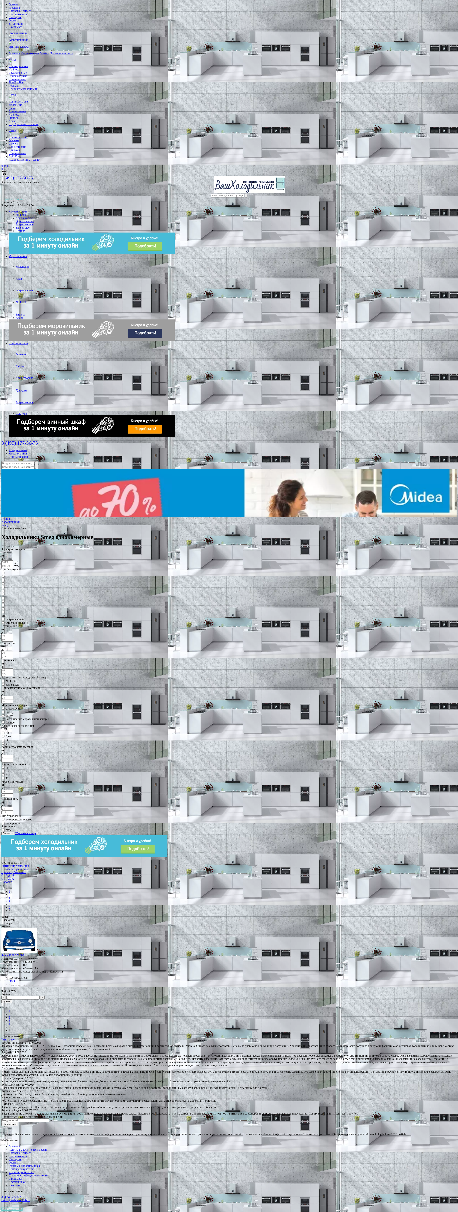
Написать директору (12, 1209)
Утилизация (16, 23)
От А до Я (7, 875)
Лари (12, 108)
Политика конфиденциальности (28, 1175)
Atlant (12, 121)
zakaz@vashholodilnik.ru (15, 1200)
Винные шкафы (19, 46)
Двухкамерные (18, 72)
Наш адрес (15, 17)
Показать (8, 833)
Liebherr (13, 143)
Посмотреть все (18, 66)
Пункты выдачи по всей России (28, 1149)
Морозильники (18, 39)
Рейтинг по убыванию (15, 865)
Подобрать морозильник (23, 124)
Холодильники (18, 33)
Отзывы (13, 20)
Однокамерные (18, 75)
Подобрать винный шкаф (24, 159)
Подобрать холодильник (23, 88)
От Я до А (7, 878)
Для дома (14, 150)
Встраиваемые (17, 79)
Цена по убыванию (13, 872)
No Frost (14, 69)
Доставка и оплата (20, 10)
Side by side (23, 227)
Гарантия (14, 7)
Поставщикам (17, 1181)
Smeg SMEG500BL (13, 955)
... (10, 894)
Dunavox (14, 140)
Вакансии (15, 1185)
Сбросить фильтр (25, 833)
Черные (13, 85)
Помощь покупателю (21, 1169)
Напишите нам (18, 14)
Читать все (7, 1039)
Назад (12, 59)
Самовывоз (15, 26)
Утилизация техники (21, 1172)
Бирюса (13, 117)
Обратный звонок (12, 199)
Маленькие (15, 104)
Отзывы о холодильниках (24, 1165)
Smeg (12, 980)
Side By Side (16, 82)
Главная (13, 4)
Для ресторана (17, 146)
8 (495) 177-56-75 (17, 178)
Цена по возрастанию (14, 869)
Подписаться (10, 1124)
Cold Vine (14, 156)
